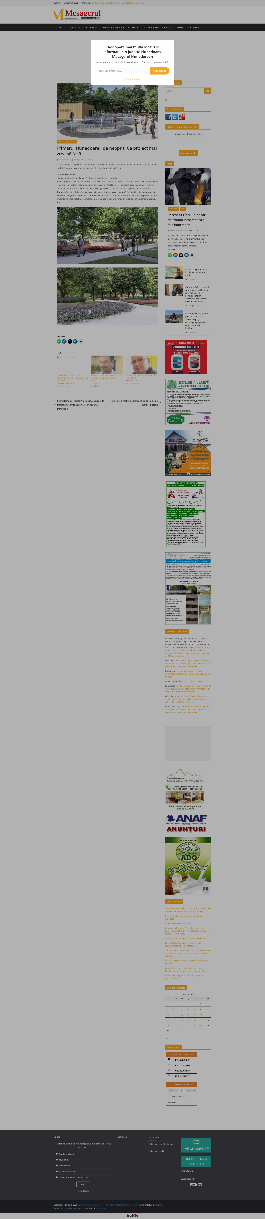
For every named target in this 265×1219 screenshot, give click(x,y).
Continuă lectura (132, 79)
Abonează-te (159, 70)
